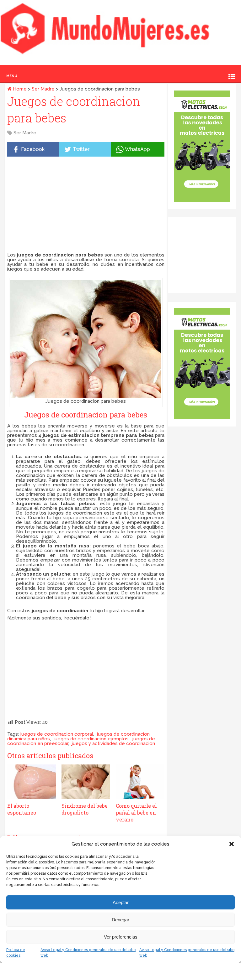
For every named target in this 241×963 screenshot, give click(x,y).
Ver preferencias (120, 937)
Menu (11, 76)
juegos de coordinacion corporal (56, 734)
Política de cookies (15, 953)
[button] (231, 844)
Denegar (120, 919)
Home (19, 89)
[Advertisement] (85, 206)
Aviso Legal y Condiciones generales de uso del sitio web (88, 953)
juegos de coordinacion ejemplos (91, 739)
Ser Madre (43, 89)
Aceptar (121, 902)
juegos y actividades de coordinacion (113, 743)
